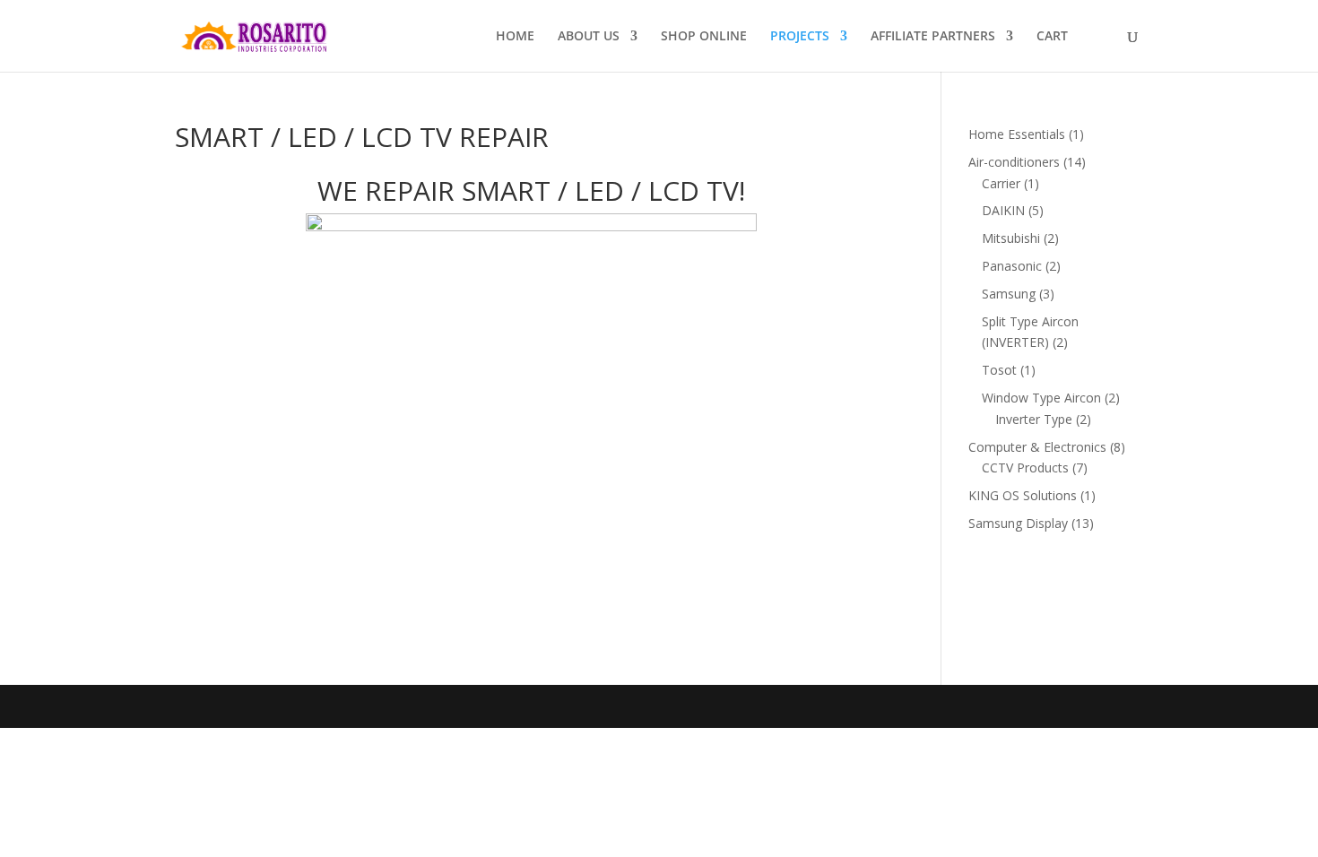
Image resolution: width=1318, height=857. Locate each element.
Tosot (1001, 369)
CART (1052, 37)
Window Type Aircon (1043, 397)
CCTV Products (1027, 467)
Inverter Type (1035, 419)
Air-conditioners (1015, 161)
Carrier (1003, 183)
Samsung (1010, 293)
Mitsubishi (1013, 238)
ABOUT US (589, 37)
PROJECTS (799, 37)
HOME (515, 37)
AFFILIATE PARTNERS (933, 37)
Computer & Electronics (1039, 446)
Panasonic (1013, 265)
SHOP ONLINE (704, 37)
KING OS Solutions (1024, 495)
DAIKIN (1005, 210)
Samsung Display (1019, 523)
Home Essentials (1018, 134)
